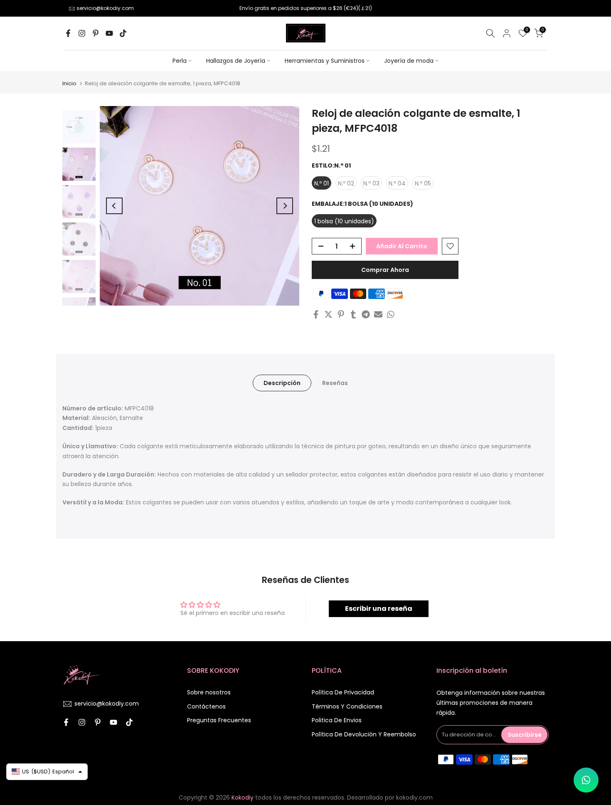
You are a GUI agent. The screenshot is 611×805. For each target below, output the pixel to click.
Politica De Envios (337, 720)
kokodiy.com (414, 797)
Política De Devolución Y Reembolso (364, 734)
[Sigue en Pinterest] (95, 33)
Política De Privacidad (343, 692)
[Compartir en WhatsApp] (391, 314)
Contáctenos (206, 706)
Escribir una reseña (378, 608)
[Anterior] (114, 206)
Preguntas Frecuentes (219, 720)
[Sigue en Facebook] (68, 33)
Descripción (282, 383)
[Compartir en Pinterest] (341, 314)
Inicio (69, 83)
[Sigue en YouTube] (109, 33)
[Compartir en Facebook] (316, 314)
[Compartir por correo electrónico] (378, 314)
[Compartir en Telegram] (366, 314)
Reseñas (335, 383)
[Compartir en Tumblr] (353, 314)
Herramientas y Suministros (325, 61)
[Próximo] (284, 206)
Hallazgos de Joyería (235, 61)
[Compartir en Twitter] (328, 314)
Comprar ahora (385, 270)
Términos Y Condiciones (347, 706)
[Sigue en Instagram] (82, 33)
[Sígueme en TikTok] (123, 33)
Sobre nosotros (209, 692)
